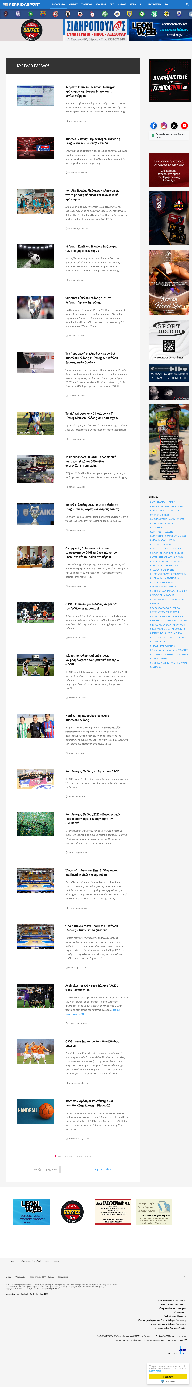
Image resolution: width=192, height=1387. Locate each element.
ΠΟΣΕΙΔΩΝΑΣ (157, 633)
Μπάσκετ (73, 4)
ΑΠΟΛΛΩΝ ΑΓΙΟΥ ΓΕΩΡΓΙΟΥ (163, 540)
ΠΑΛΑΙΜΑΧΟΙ (179, 624)
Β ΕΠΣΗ (177, 548)
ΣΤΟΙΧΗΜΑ (181, 637)
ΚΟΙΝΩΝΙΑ (182, 591)
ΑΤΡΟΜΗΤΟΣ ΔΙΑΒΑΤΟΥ (161, 544)
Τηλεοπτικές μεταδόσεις (162, 650)
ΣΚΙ (152, 637)
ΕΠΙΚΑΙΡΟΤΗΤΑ (179, 574)
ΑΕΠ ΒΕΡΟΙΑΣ (157, 523)
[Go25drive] (169, 442)
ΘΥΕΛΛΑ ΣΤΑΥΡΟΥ (159, 586)
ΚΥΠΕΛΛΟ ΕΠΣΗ (178, 599)
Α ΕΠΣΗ (169, 523)
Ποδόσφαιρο (58, 4)
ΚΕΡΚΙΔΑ (174, 586)
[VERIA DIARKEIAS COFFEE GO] (169, 218)
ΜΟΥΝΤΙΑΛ (166, 616)
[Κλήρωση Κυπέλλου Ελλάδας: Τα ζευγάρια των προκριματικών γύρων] (35, 256)
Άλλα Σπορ (101, 4)
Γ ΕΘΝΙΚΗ (179, 557)
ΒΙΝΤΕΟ (180, 553)
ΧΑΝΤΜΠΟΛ (156, 667)
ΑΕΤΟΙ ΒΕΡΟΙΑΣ (158, 527)
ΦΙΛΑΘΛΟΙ (183, 654)
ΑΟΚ (184, 536)
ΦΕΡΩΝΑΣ (170, 654)
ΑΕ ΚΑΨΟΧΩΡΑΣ (177, 519)
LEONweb (55, 1289)
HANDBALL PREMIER (160, 506)
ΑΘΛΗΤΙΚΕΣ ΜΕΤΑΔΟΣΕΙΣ (162, 531)
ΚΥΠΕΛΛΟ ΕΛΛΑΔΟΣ (159, 599)
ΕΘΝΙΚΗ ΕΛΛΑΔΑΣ (170, 565)
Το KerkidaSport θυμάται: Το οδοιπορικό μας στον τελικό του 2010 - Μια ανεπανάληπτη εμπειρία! (90, 461)
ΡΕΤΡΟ (169, 633)
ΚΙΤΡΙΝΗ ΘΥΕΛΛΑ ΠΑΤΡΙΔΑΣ (163, 591)
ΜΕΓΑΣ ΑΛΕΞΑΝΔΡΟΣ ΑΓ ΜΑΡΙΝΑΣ (165, 607)
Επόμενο (97, 1169)
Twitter (33, 1294)
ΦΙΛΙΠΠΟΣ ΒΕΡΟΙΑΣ (160, 658)
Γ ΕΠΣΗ (154, 561)
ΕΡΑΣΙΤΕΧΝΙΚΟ (173, 578)
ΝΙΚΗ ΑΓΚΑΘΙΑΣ (158, 620)
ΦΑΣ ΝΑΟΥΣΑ (157, 654)
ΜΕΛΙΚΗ (154, 616)
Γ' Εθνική (37, 1261)
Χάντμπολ (86, 4)
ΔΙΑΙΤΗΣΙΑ (177, 561)
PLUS (142, 4)
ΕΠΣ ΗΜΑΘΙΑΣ (157, 578)
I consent (168, 1376)
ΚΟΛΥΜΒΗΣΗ (157, 595)
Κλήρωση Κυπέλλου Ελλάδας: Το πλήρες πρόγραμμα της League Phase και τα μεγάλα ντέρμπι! (90, 91)
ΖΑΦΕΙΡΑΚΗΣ (167, 582)
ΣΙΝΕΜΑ (178, 633)
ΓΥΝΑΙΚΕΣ (165, 561)
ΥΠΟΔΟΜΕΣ (182, 650)
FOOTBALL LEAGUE (166, 502)
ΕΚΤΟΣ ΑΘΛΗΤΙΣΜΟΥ (160, 574)
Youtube (40, 1294)
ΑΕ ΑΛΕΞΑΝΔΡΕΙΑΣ (159, 519)
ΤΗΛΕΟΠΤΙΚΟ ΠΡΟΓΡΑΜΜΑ (163, 646)
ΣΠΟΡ (160, 637)
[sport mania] (169, 340)
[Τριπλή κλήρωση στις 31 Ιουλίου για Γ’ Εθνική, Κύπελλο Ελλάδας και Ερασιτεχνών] (35, 423)
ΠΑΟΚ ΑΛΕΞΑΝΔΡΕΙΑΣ (160, 629)
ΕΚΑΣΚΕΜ (155, 569)
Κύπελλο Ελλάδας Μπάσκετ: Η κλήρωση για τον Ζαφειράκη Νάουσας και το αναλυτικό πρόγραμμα (92, 195)
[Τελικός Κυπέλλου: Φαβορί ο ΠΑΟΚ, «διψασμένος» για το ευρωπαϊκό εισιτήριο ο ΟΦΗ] (35, 665)
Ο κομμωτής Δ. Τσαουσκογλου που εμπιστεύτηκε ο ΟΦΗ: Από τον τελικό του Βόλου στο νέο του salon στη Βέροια (91, 552)
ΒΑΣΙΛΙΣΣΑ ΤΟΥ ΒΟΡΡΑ (161, 548)
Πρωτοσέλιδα (154, 4)
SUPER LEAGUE (157, 510)
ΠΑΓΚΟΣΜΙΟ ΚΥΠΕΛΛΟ (161, 624)
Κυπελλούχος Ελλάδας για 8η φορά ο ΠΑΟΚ (92, 771)
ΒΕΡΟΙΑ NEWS (167, 553)
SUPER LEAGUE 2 (174, 510)
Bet (112, 4)
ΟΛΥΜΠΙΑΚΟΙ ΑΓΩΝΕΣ (177, 620)
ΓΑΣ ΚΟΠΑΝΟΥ (166, 557)
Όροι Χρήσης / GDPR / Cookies (42, 1277)
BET (153, 502)
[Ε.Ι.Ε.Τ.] (169, 373)
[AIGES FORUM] (169, 170)
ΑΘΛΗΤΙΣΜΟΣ (157, 536)
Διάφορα (122, 4)
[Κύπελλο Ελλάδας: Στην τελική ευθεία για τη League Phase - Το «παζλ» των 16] (35, 148)
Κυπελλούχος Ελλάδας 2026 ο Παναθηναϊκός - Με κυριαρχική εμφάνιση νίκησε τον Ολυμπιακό (92, 818)
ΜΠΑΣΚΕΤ (178, 616)
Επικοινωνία (63, 1277)
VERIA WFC (156, 515)
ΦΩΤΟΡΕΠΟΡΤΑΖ (179, 662)
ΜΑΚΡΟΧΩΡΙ (156, 603)
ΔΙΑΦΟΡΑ (155, 565)
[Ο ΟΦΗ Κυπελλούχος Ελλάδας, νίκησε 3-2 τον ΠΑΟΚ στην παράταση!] (35, 612)
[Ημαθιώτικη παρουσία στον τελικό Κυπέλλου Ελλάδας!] (35, 726)
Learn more (155, 1370)
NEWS (182, 506)
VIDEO (167, 515)
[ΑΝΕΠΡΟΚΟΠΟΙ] (169, 393)
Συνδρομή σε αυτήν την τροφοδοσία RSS (75, 1156)
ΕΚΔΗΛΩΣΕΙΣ (168, 569)
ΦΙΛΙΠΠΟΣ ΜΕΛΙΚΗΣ (160, 662)
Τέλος (108, 1169)
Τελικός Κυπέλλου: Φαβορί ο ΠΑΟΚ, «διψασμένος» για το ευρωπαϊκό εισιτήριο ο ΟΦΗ (92, 660)
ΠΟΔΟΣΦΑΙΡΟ (179, 629)
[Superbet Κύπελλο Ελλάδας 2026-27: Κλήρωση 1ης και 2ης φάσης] (35, 307)
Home (13, 1261)
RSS (46, 1294)
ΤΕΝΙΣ (163, 641)
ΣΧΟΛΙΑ (154, 641)
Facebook (24, 1294)
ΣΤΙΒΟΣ (169, 637)
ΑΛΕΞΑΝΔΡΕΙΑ (172, 536)
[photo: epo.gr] (35, 996)
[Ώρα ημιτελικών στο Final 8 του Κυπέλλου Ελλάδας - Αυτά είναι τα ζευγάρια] (35, 936)
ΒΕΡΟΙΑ (154, 553)
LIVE (174, 506)
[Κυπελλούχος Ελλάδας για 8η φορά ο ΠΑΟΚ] (35, 779)
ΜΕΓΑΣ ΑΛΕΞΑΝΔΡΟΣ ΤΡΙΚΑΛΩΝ (165, 612)
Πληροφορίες (20, 1277)
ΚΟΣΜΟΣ (170, 595)
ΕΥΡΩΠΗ (155, 582)
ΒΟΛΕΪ (154, 557)
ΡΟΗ (167, 4)
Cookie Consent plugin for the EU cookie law (168, 1381)
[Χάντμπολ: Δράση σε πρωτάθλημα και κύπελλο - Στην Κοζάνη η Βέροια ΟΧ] (35, 1111)
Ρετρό (133, 4)
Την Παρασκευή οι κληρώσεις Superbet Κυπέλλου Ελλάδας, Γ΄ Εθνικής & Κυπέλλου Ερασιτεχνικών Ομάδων (91, 358)
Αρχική (8, 1277)
